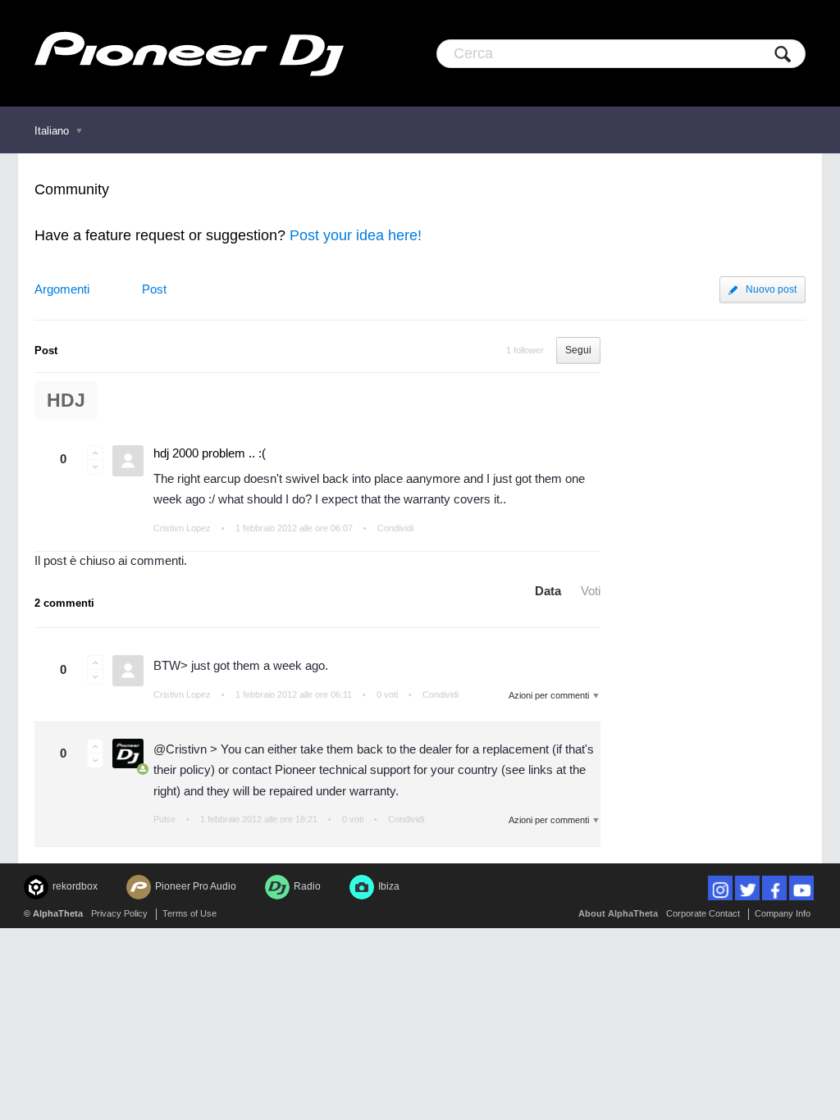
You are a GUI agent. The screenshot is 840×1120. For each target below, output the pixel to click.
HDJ (66, 400)
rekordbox (75, 886)
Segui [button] (578, 350)
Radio (307, 886)
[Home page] (189, 53)
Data (548, 591)
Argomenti (61, 289)
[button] (95, 452)
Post (154, 289)
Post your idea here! (356, 235)
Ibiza (388, 886)
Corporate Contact (703, 913)
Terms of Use (189, 913)
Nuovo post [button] (771, 289)
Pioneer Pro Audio (195, 886)
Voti (590, 591)
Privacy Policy (119, 913)
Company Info (782, 913)
